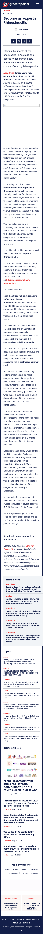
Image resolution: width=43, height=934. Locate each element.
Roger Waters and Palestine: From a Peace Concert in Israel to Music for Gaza (21, 728)
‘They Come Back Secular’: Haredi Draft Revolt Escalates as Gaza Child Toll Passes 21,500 (23, 625)
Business (6, 826)
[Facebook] (13, 41)
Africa (9, 596)
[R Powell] (17, 29)
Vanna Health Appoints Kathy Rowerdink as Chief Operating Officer (18, 834)
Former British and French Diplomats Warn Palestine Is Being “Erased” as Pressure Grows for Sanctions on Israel (23, 638)
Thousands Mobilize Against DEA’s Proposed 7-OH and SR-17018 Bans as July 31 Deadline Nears (21, 803)
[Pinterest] (24, 41)
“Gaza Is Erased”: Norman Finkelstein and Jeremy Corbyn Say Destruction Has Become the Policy (23, 613)
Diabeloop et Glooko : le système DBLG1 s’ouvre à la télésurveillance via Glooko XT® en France (21, 849)
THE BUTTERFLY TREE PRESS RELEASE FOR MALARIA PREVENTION (32, 906)
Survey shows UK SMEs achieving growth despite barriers (11, 906)
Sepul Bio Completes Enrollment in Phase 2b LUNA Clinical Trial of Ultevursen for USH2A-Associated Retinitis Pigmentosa (20, 819)
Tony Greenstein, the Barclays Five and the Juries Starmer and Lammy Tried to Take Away (21, 738)
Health (7, 10)
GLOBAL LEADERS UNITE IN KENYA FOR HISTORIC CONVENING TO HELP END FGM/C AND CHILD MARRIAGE (22, 601)
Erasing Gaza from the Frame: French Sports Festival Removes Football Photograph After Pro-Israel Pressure (23, 589)
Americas (10, 584)
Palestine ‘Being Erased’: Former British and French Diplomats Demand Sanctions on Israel (21, 718)
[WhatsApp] (29, 41)
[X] (19, 41)
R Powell (24, 30)
